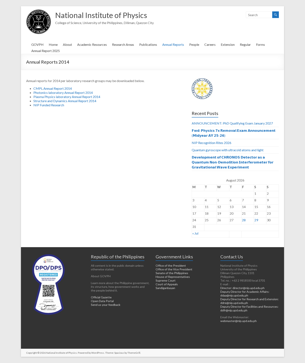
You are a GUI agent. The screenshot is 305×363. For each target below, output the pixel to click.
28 (244, 220)
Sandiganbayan (165, 288)
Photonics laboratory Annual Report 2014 (63, 92)
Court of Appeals (167, 284)
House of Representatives (173, 276)
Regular (245, 44)
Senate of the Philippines (172, 273)
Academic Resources (92, 44)
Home (53, 44)
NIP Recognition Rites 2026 (211, 143)
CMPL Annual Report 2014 (52, 88)
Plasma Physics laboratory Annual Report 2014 (66, 97)
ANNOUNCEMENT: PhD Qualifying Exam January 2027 (232, 123)
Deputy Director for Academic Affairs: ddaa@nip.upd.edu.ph (244, 293)
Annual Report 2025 (45, 51)
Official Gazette (101, 297)
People (194, 44)
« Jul (195, 233)
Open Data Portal (102, 301)
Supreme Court (166, 280)
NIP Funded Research (48, 105)
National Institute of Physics (101, 15)
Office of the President (171, 265)
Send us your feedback (105, 304)
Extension (228, 44)
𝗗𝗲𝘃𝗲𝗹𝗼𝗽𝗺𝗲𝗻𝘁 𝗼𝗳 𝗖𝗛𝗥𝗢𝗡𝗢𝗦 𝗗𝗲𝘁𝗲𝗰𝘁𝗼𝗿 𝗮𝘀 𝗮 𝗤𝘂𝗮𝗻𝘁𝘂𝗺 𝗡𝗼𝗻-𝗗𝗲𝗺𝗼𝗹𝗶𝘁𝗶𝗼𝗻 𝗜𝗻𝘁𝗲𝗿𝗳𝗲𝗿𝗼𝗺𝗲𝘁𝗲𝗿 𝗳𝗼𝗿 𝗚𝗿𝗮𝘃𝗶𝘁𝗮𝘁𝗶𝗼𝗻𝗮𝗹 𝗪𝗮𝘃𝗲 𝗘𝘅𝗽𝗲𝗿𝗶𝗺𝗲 (232, 162)
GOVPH (37, 44)
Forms (260, 44)
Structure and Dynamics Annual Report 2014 (64, 101)
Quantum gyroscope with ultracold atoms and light (228, 150)
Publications (148, 44)
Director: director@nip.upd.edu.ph (242, 288)
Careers (210, 44)
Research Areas (123, 44)
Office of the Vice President (174, 269)
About (67, 44)
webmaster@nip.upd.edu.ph (238, 321)
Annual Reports (173, 44)
